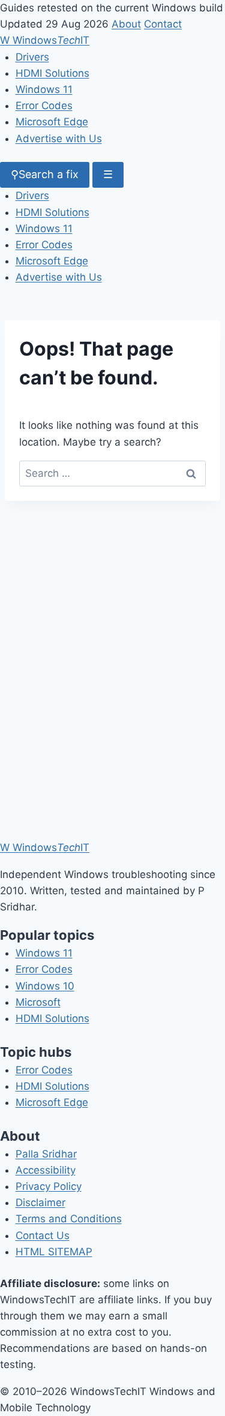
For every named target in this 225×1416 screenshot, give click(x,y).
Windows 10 (45, 986)
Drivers (32, 57)
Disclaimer (40, 1202)
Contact (163, 24)
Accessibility (46, 1170)
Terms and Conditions (69, 1219)
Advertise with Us (59, 139)
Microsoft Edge (52, 122)
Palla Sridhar (46, 1154)
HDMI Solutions (52, 73)
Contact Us (43, 1235)
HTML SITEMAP (54, 1252)
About (126, 24)
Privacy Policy (49, 1186)
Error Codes (44, 106)
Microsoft (38, 1002)
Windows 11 (44, 89)
